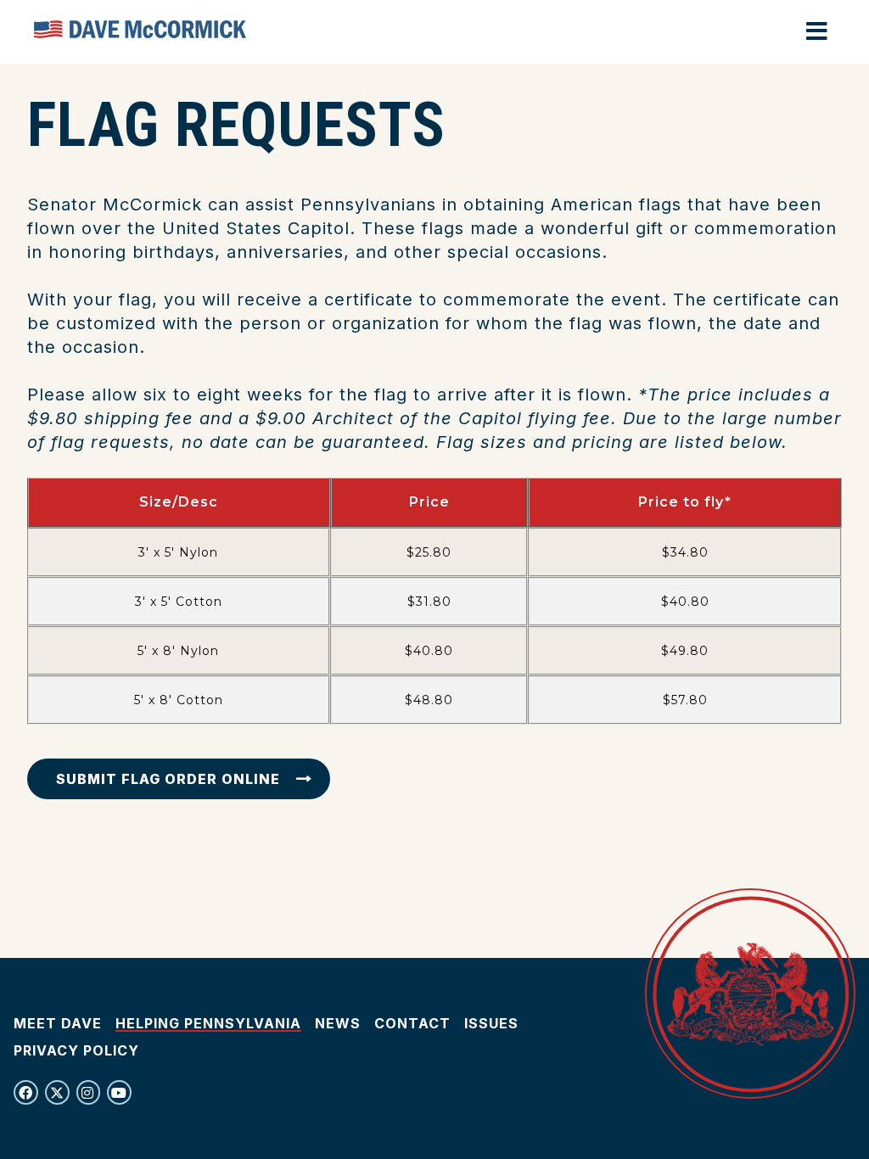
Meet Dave (58, 1023)
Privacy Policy (76, 1050)
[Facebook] (26, 1092)
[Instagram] (88, 1092)
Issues (491, 1023)
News (338, 1023)
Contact (412, 1023)
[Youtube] (119, 1092)
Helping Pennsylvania (208, 1023)
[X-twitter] (57, 1092)
